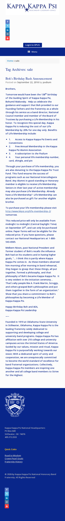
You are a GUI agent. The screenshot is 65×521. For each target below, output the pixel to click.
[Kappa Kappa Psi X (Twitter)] (8, 26)
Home (10, 60)
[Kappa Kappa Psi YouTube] (8, 38)
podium (47, 82)
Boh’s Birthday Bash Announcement (29, 78)
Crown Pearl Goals (14, 458)
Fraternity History (14, 461)
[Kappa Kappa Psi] (32, 7)
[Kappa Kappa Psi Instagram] (8, 34)
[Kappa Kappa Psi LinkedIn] (8, 30)
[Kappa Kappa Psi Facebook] (8, 22)
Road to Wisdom (13, 455)
